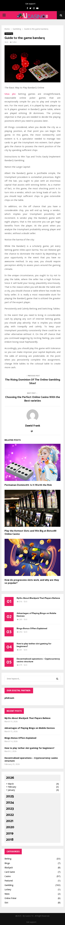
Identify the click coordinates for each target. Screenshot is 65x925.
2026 (10, 778)
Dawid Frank (32, 426)
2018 (9, 840)
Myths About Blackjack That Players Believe (38, 598)
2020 (10, 827)
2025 (10, 796)
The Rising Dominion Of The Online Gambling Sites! (32, 381)
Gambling (8, 33)
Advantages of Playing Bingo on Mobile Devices (36, 615)
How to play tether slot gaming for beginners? (34, 645)
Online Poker (10, 898)
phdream (9, 698)
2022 (10, 815)
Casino (8, 876)
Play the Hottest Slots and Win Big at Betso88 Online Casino (30, 532)
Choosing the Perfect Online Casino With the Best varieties (32, 399)
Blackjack (9, 867)
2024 (10, 802)
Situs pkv (10, 94)
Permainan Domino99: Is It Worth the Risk (28, 485)
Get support (30, 4)
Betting (8, 859)
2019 (9, 833)
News (7, 894)
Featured (9, 880)
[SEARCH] (57, 679)
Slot (6, 902)
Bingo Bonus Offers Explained (32, 628)
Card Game (10, 872)
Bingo (7, 863)
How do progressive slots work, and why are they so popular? (32, 581)
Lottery (8, 889)
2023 (10, 809)
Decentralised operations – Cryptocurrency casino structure (38, 660)
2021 (9, 821)
